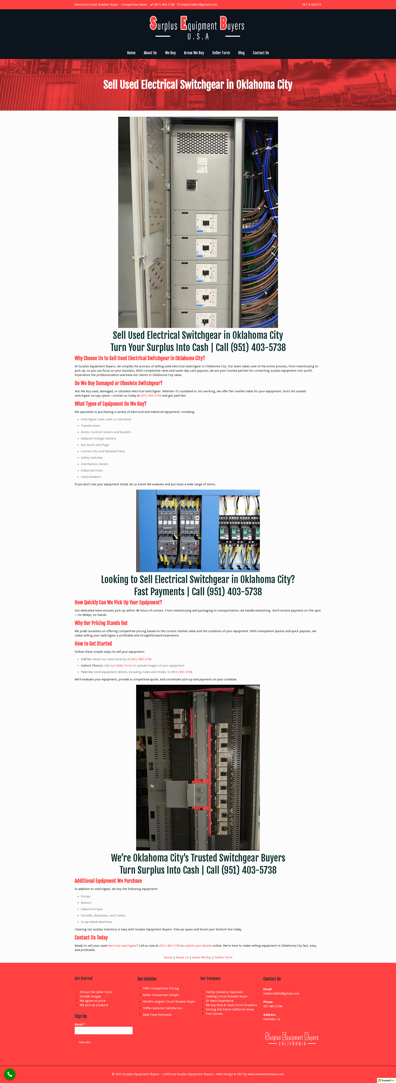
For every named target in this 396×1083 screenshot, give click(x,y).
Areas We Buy (201, 957)
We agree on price (92, 1001)
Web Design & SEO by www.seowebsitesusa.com (250, 1074)
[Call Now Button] (9, 1074)
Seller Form (124, 665)
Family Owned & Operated (224, 992)
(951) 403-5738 (164, 4)
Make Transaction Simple (161, 995)
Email (80, 1024)
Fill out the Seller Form (96, 992)
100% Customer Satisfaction (163, 1008)
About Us (182, 957)
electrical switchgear (122, 945)
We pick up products (94, 1005)
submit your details (198, 945)
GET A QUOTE (311, 4)
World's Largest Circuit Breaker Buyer (169, 1001)
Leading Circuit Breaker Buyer (227, 996)
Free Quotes (214, 1014)
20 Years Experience (219, 1001)
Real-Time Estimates (157, 1015)
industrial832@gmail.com (199, 4)
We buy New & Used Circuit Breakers (231, 1005)
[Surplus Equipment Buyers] (198, 27)
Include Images (90, 996)
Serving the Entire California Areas (230, 1009)
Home (168, 957)
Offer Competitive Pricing (161, 988)
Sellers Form (223, 957)
